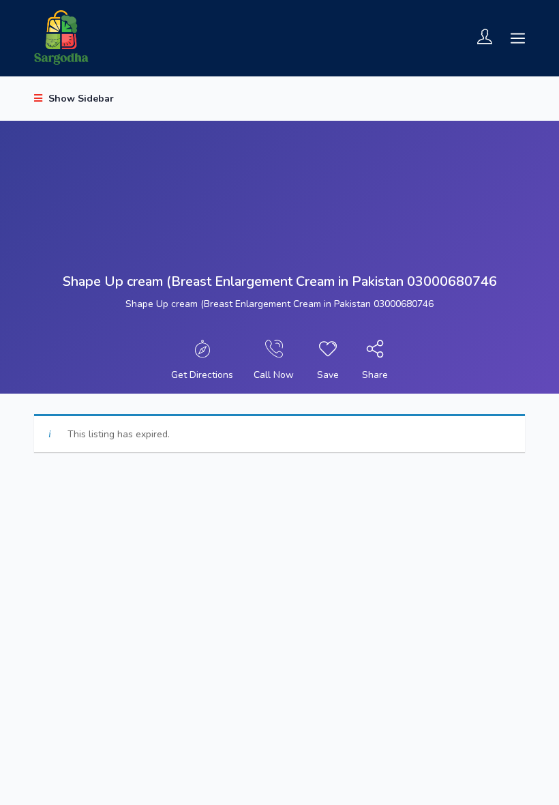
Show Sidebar (80, 98)
